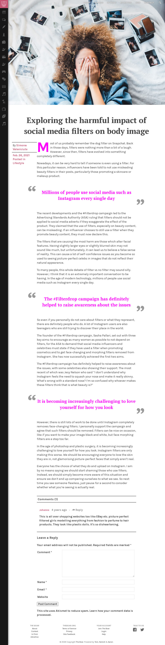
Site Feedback (69, 634)
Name (42, 582)
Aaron (110, 642)
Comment (44, 552)
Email (42, 589)
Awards (98, 2)
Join (137, 2)
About (87, 2)
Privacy (69, 631)
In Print (111, 2)
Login (104, 631)
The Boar (79, 642)
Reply (79, 509)
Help (104, 634)
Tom (96, 642)
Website (42, 597)
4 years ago (60, 509)
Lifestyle (18, 163)
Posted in (19, 159)
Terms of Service (69, 629)
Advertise (126, 2)
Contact (149, 2)
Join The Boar (104, 629)
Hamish (102, 642)
